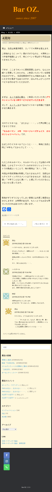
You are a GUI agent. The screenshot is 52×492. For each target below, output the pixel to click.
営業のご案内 (6, 360)
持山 (24, 43)
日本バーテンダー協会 (10, 441)
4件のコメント (33, 43)
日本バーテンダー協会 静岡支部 (13, 443)
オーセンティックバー (10, 373)
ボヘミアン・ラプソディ (10, 385)
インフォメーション (9, 410)
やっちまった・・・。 (14, 224)
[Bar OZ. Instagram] (7, 461)
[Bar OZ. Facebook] (7, 455)
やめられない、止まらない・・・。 (14, 388)
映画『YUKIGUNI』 (9, 363)
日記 (3, 413)
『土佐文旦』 (6, 369)
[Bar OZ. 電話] (7, 467)
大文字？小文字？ (8, 395)
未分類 (4, 215)
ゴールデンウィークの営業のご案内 (14, 366)
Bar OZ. (24, 487)
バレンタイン (41, 224)
